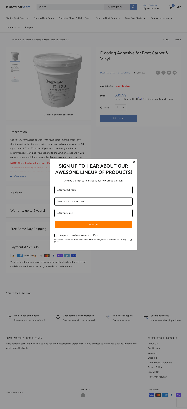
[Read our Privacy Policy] (131, 240)
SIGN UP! (93, 225)
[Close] (133, 162)
